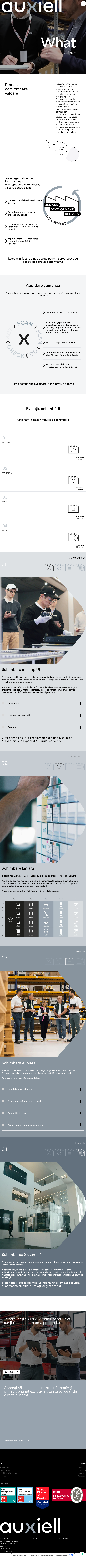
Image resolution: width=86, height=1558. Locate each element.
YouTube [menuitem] (82, 1470)
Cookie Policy (33, 1538)
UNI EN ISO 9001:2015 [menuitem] (8, 1473)
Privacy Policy (4, 1538)
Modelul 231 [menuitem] (4, 1467)
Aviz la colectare (19, 1555)
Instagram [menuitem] (82, 1473)
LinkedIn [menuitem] (82, 1467)
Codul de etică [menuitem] (6, 1470)
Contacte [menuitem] (4, 1476)
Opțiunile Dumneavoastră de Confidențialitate (48, 1555)
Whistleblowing (63, 1538)
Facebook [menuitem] (82, 1476)
